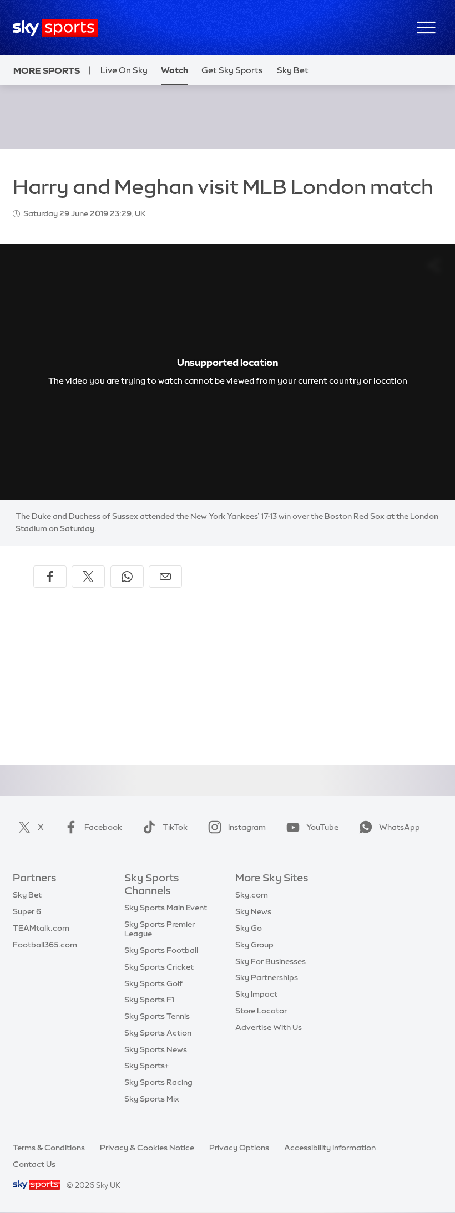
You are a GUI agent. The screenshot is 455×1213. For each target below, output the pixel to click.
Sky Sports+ (146, 1065)
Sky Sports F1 (149, 999)
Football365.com (45, 945)
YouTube (322, 827)
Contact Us (34, 1164)
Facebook (103, 827)
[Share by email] (165, 576)
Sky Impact (256, 994)
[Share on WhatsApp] (127, 576)
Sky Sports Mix (151, 1099)
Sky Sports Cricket (159, 967)
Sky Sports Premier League (159, 928)
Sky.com (251, 895)
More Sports (46, 70)
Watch (174, 70)
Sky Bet (293, 70)
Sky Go (248, 928)
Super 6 (27, 911)
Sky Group (254, 945)
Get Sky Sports (232, 70)
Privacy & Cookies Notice (147, 1147)
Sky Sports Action (157, 1033)
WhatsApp (399, 827)
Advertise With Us (268, 1027)
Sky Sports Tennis (157, 1016)
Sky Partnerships (266, 977)
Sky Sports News (155, 1049)
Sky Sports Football (161, 950)
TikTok (175, 827)
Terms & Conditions (49, 1147)
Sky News (253, 911)
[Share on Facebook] (50, 576)
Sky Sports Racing (158, 1082)
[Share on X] (88, 576)
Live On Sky (124, 70)
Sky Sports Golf (153, 983)
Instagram (247, 827)
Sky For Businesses (270, 961)
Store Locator (261, 1011)
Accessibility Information (330, 1147)
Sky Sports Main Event (165, 907)
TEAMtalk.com (41, 928)
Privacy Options (239, 1147)
